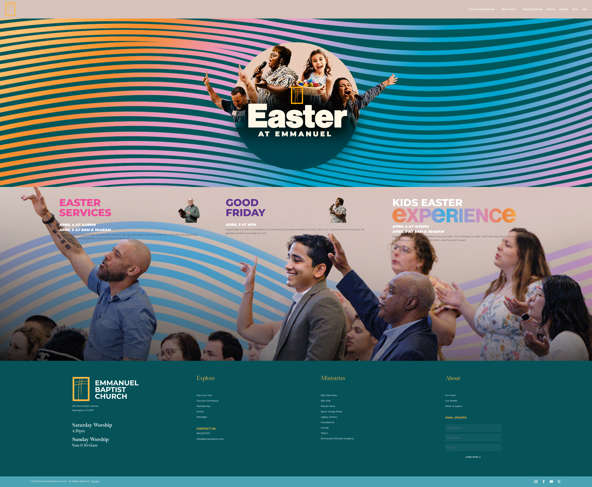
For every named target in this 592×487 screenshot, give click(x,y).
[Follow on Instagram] (536, 481)
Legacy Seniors (329, 416)
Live (584, 9)
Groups (563, 9)
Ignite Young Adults (331, 411)
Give (575, 9)
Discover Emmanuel (481, 9)
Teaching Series (532, 9)
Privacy (95, 481)
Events (551, 9)
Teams (324, 433)
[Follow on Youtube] (551, 481)
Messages (202, 416)
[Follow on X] (559, 481)
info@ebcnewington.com (210, 438)
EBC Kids (326, 400)
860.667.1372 (203, 433)
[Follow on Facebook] (544, 481)
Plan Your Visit (204, 395)
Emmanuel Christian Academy (337, 438)
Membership (203, 406)
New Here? (508, 9)
